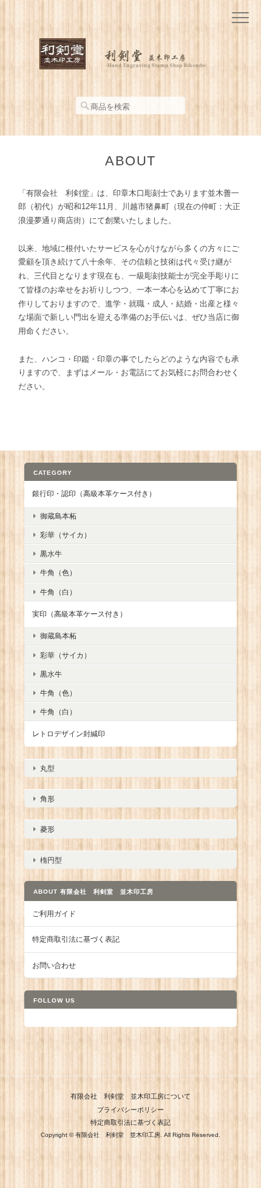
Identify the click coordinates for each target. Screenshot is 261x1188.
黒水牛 (51, 554)
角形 (47, 799)
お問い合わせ (54, 965)
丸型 (47, 768)
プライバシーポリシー (130, 1109)
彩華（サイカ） (65, 535)
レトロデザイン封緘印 (68, 733)
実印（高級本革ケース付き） (79, 614)
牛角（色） (58, 572)
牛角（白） (58, 592)
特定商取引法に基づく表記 (76, 939)
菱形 (47, 829)
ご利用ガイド (54, 913)
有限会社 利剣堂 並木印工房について (130, 1096)
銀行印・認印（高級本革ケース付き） (94, 493)
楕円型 (51, 860)
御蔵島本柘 (58, 516)
